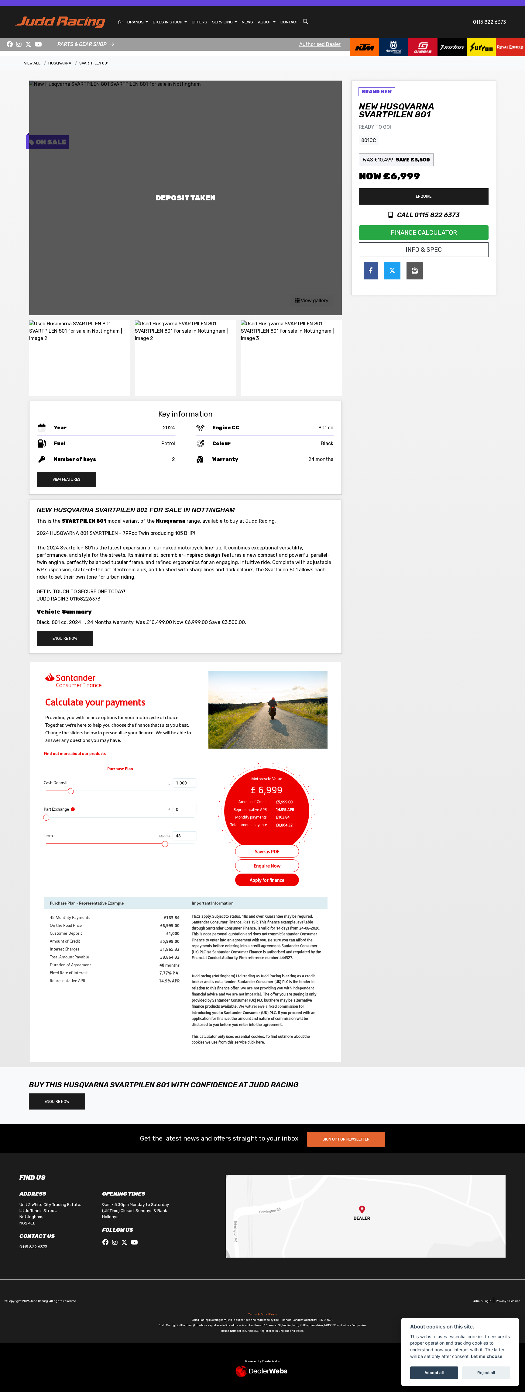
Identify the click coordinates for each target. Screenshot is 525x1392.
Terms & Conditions (262, 1314)
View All (32, 63)
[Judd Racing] (60, 22)
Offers (199, 21)
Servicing (223, 21)
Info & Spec (424, 249)
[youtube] (38, 44)
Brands (136, 21)
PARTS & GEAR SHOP (82, 44)
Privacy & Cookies (508, 1301)
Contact (289, 21)
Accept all (434, 1372)
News (247, 21)
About (265, 21)
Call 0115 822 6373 (427, 215)
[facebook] (10, 44)
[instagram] (19, 44)
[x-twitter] (28, 44)
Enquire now (65, 638)
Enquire (423, 196)
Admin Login (482, 1301)
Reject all (486, 1372)
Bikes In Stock (168, 21)
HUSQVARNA (59, 63)
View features (67, 479)
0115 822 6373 (489, 22)
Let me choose (487, 1356)
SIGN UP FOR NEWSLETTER (346, 1139)
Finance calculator (424, 232)
